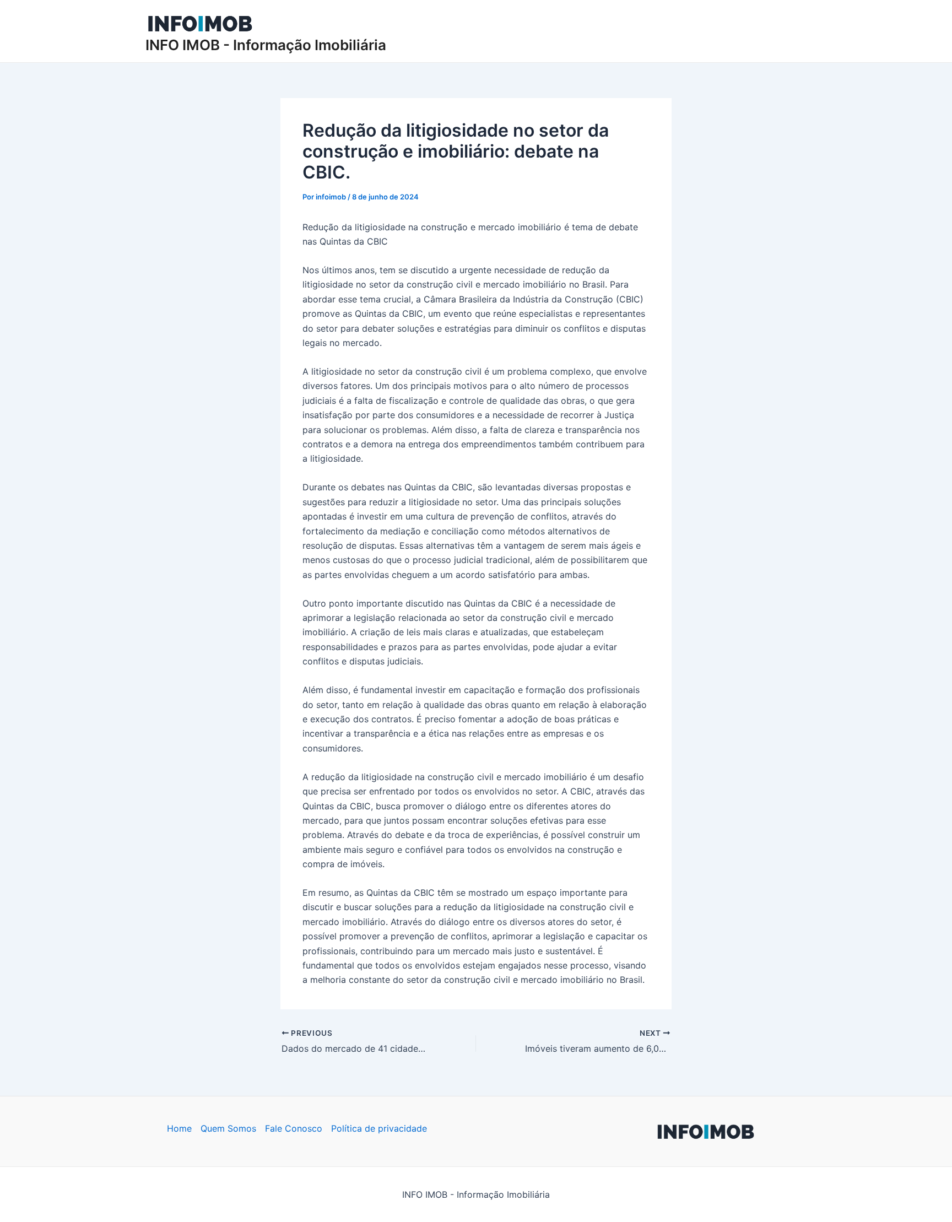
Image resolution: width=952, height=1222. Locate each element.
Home (179, 1128)
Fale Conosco (293, 1128)
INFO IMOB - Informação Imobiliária (265, 44)
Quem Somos (228, 1128)
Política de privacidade (379, 1128)
